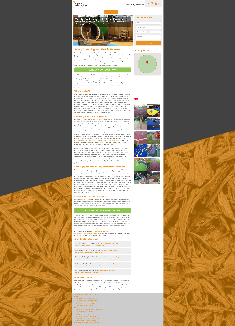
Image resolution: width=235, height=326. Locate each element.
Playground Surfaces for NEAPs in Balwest (87, 318)
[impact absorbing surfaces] (80, 4)
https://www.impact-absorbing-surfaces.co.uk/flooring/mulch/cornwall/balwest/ (96, 140)
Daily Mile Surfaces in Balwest (84, 315)
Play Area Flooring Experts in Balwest (86, 313)
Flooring (87, 12)
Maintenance (137, 12)
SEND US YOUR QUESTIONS (103, 70)
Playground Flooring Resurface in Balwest (86, 324)
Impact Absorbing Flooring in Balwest (85, 294)
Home (76, 12)
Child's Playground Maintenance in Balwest (86, 322)
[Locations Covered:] (73, 1)
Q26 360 (99, 12)
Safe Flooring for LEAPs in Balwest (85, 316)
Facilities (111, 12)
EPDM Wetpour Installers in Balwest (85, 304)
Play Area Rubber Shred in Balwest (85, 302)
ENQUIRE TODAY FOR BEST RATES (102, 210)
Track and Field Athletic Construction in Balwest (89, 309)
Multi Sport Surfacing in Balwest (84, 311)
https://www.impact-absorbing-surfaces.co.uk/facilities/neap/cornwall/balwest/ (102, 76)
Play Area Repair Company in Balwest (85, 320)
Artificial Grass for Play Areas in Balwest (86, 298)
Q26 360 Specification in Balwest (83, 305)
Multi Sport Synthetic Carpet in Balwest (86, 300)
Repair (123, 12)
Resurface (154, 12)
